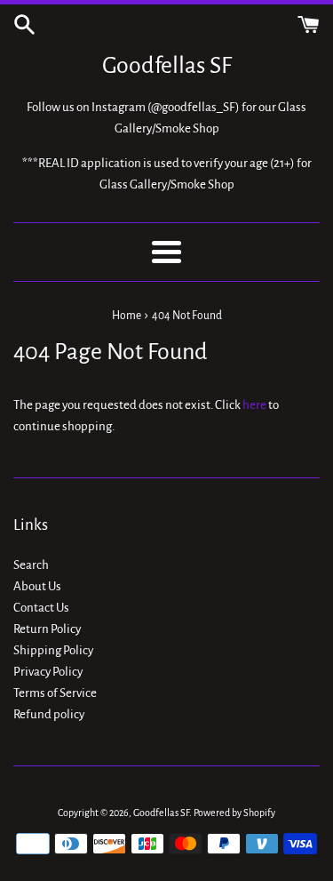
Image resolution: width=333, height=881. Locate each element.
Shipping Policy (53, 650)
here (254, 405)
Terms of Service (55, 693)
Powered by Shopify (234, 812)
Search (31, 565)
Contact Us (41, 607)
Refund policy (48, 714)
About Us (37, 586)
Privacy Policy (48, 671)
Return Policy (47, 629)
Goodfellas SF (167, 65)
